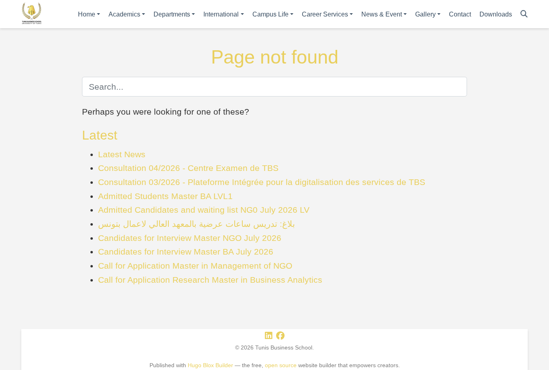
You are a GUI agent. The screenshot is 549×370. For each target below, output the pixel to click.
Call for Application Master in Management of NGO (195, 265)
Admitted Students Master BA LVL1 (165, 196)
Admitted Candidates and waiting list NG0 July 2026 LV (203, 209)
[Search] (524, 14)
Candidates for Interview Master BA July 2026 (185, 251)
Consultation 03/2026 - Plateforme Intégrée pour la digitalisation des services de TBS (261, 182)
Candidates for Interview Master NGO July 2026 (189, 238)
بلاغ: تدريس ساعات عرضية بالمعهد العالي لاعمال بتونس (196, 223)
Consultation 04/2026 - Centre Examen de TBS (188, 168)
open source (281, 365)
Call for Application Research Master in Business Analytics (210, 279)
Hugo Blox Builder (210, 365)
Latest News (121, 154)
